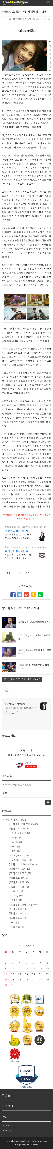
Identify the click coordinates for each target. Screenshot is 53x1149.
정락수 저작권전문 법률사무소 (18, 531)
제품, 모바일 (20, 833)
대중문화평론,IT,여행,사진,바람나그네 (20, 708)
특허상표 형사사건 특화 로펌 (18, 551)
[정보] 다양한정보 (19, 873)
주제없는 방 (16, 927)
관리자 (8, 1126)
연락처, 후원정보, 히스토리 (18, 785)
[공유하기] (13, 573)
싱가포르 (17, 891)
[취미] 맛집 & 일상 (20, 913)
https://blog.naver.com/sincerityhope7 (23, 527)
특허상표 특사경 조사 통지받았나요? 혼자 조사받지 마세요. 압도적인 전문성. (18, 557)
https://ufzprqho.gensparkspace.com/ (23, 547)
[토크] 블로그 (17, 918)
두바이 (16, 900)
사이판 (17, 895)
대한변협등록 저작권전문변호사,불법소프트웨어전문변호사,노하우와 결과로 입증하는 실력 (18, 537)
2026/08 (26, 945)
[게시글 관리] (16, 573)
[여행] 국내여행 (18, 882)
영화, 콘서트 (20, 855)
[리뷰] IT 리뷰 (18, 828)
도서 (15, 846)
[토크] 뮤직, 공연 (19, 869)
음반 (16, 851)
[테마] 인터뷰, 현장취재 (23, 864)
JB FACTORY (32, 1145)
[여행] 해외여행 (18, 887)
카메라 (17, 837)
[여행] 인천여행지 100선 (22, 904)
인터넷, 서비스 (21, 860)
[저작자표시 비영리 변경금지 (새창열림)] (35, 573)
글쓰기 (8, 1131)
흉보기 (13, 922)
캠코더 (17, 842)
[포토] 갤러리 (17, 909)
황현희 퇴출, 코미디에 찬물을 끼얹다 (34, 622)
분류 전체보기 (16, 820)
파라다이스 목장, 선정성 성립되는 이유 (24, 12)
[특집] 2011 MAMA (20, 878)
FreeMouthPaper (15, 704)
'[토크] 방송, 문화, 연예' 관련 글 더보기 (22, 679)
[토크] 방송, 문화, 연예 (21, 19)
